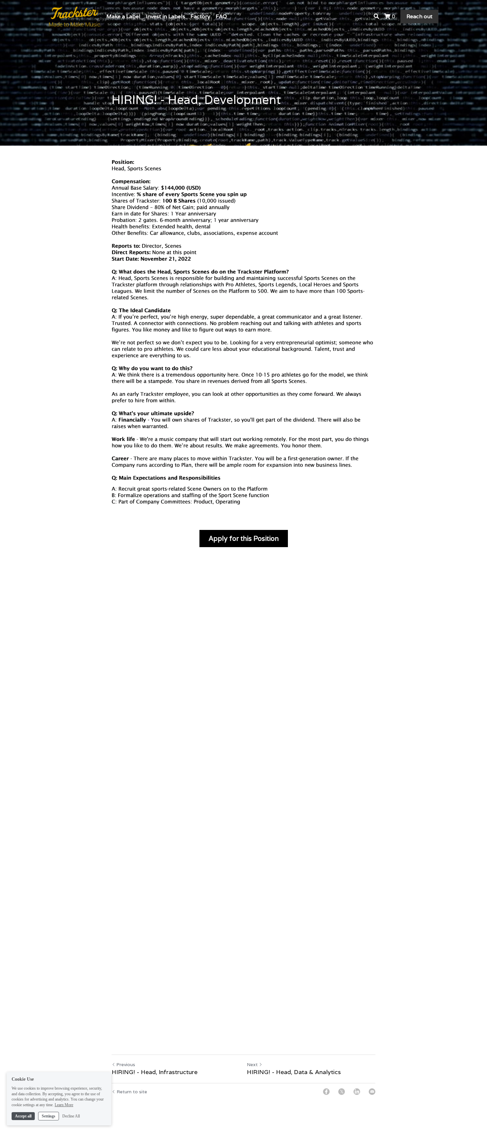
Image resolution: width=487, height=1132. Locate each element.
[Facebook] (326, 1091)
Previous (125, 1064)
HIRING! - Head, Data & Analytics (294, 1072)
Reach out (419, 16)
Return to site (132, 1092)
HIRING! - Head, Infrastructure (154, 1072)
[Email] (372, 1091)
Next (252, 1064)
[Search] (376, 16)
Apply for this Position (244, 538)
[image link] (75, 16)
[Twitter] (341, 1091)
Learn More (64, 1105)
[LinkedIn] (356, 1091)
